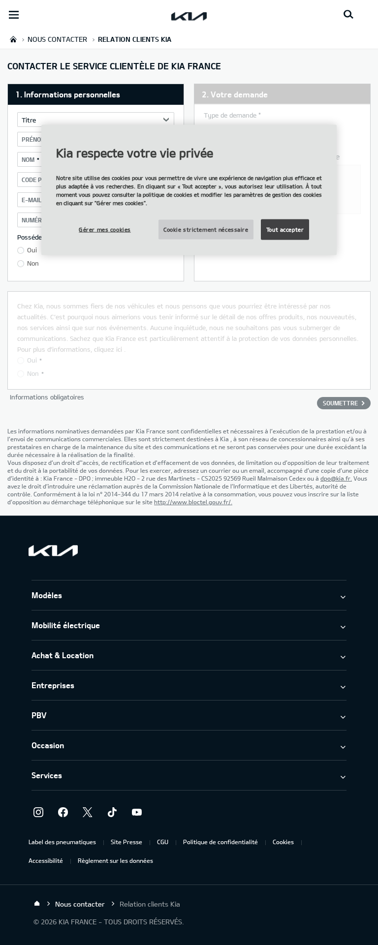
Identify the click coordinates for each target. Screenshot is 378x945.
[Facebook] (63, 812)
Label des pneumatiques (62, 841)
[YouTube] (137, 812)
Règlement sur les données (115, 860)
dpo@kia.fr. (336, 478)
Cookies (283, 841)
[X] (87, 812)
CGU (162, 841)
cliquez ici (108, 349)
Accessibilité (46, 860)
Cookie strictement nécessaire (206, 229)
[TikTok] (112, 812)
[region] (189, 190)
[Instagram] (38, 812)
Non (33, 263)
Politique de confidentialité (220, 841)
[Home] (36, 904)
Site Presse (126, 841)
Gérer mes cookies (105, 229)
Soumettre (340, 402)
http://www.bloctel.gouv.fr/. (193, 501)
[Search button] (348, 15)
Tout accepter (285, 229)
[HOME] (13, 39)
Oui (32, 250)
